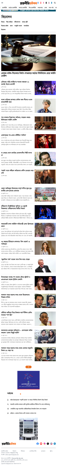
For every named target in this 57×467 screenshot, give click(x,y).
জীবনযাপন (17, 22)
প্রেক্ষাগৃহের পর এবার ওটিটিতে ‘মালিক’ (13, 135)
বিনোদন (3, 30)
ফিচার (2, 22)
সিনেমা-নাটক (4, 26)
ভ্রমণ (11, 26)
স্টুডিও (51, 451)
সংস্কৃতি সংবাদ (18, 26)
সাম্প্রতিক (26, 26)
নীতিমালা (23, 451)
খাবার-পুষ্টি (25, 22)
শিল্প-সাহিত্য (9, 22)
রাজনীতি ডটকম (4, 451)
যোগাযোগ (43, 451)
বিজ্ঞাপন (14, 451)
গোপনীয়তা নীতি (33, 451)
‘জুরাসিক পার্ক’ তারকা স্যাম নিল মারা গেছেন (15, 260)
